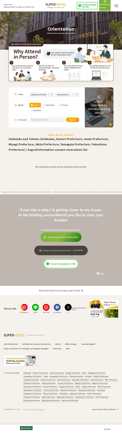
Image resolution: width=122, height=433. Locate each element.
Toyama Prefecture (65, 383)
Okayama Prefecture (86, 390)
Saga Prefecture (48, 397)
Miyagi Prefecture (73, 373)
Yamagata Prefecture (97, 373)
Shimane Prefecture (68, 390)
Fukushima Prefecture (32, 376)
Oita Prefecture (101, 397)
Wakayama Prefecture (32, 390)
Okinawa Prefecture (70, 400)
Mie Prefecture (111, 380)
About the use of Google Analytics (34, 409)
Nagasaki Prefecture (65, 397)
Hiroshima (101, 390)
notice (58, 344)
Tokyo (45, 376)
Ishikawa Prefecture (31, 383)
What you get (71, 344)
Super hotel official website (104, 409)
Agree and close (26, 428)
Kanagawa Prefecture (59, 376)
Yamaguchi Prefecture (32, 393)
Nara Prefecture (104, 386)
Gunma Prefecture (48, 380)
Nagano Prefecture (83, 383)
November (37, 110)
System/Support (88, 344)
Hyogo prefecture (66, 386)
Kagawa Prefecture (78, 393)
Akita (84, 373)
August (36, 105)
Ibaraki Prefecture (100, 376)
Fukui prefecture (49, 383)
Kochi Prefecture (94, 393)
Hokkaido (27, 373)
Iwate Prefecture (57, 373)
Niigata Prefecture (100, 383)
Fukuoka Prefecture (31, 397)
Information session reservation (36, 344)
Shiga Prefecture (89, 386)
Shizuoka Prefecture (80, 380)
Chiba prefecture (76, 376)
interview (57, 348)
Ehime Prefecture (50, 393)
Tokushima (63, 393)
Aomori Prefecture (40, 373)
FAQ (67, 348)
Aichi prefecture (64, 380)
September (50, 105)
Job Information (11, 344)
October (64, 105)
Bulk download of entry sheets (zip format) (59, 290)
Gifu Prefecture (97, 380)
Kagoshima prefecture (51, 400)
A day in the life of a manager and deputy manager (26, 348)
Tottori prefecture (51, 390)
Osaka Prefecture (50, 386)
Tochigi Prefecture (31, 380)
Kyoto (77, 386)
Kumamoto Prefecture (84, 397)
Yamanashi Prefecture (32, 386)
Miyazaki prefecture (31, 400)
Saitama (88, 376)
